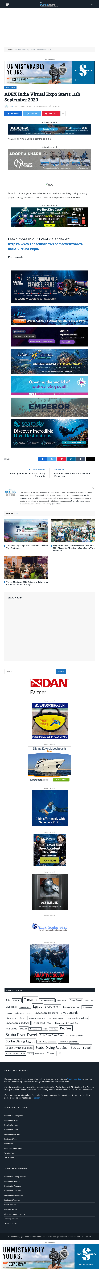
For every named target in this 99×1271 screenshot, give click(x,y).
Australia (16, 1000)
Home (10, 49)
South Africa (39, 1054)
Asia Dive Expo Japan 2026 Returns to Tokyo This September (27, 546)
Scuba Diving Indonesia (68, 1041)
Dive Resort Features (12, 1190)
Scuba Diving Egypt (20, 1041)
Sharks (30, 1054)
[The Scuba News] (49, 4)
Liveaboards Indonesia (55, 1018)
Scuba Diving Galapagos (47, 1042)
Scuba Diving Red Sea (52, 1047)
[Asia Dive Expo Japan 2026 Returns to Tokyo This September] (26, 530)
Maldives (11, 1028)
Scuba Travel (81, 1047)
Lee (13, 106)
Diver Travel (76, 1000)
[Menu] (7, 4)
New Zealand (35, 1029)
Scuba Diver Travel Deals (51, 1035)
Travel (50, 1053)
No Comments (42, 106)
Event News (10, 87)
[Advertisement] (49, 28)
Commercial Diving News (13, 1115)
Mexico (23, 1028)
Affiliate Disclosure (84, 1236)
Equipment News (11, 1139)
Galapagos (87, 1007)
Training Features (11, 1219)
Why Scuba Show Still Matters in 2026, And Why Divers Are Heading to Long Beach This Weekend (73, 548)
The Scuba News (77, 501)
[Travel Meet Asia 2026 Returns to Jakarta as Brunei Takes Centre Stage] (26, 567)
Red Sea (66, 1028)
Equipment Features (12, 1200)
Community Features (12, 1181)
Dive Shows (89, 1000)
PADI (45, 1029)
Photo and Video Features (14, 1214)
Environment (52, 1006)
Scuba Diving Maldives (19, 1048)
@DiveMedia (56, 504)
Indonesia (19, 1013)
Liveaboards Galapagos (37, 1018)
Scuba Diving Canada (74, 1035)
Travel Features (10, 1223)
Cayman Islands (47, 1000)
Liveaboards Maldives (77, 1018)
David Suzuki (61, 1000)
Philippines (53, 1029)
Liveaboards (69, 1012)
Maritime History (10, 1209)
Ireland (29, 1013)
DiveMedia (64, 1236)
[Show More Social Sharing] (63, 113)
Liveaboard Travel (42, 1022)
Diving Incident (25, 1007)
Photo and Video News (13, 1148)
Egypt (37, 1006)
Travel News (9, 1158)
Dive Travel (11, 1006)
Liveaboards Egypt (16, 1018)
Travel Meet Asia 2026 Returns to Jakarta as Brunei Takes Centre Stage (27, 583)
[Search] (92, 4)
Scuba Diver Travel (21, 1034)
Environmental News (71, 1007)
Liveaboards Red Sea (18, 1022)
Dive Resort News (11, 1129)
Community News (11, 1120)
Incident (9, 1013)
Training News (9, 1153)
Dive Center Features (12, 1186)
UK (59, 1053)
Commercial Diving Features (15, 1176)
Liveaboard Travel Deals (67, 1022)
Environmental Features (13, 1195)
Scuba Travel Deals (15, 1053)
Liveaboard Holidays (46, 1012)
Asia (8, 1000)
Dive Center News (11, 1125)
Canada (30, 999)
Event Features (10, 1205)
